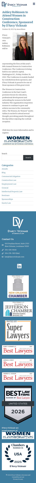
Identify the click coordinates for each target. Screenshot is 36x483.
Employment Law (9, 184)
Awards (5, 169)
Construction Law (9, 180)
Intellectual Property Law (12, 191)
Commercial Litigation (11, 176)
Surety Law (6, 203)
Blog (3, 172)
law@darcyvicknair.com (14, 257)
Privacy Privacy (18, 479)
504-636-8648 (10, 250)
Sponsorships (7, 199)
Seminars (6, 195)
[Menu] (34, 4)
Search (4, 154)
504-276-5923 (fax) (12, 253)
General (5, 188)
